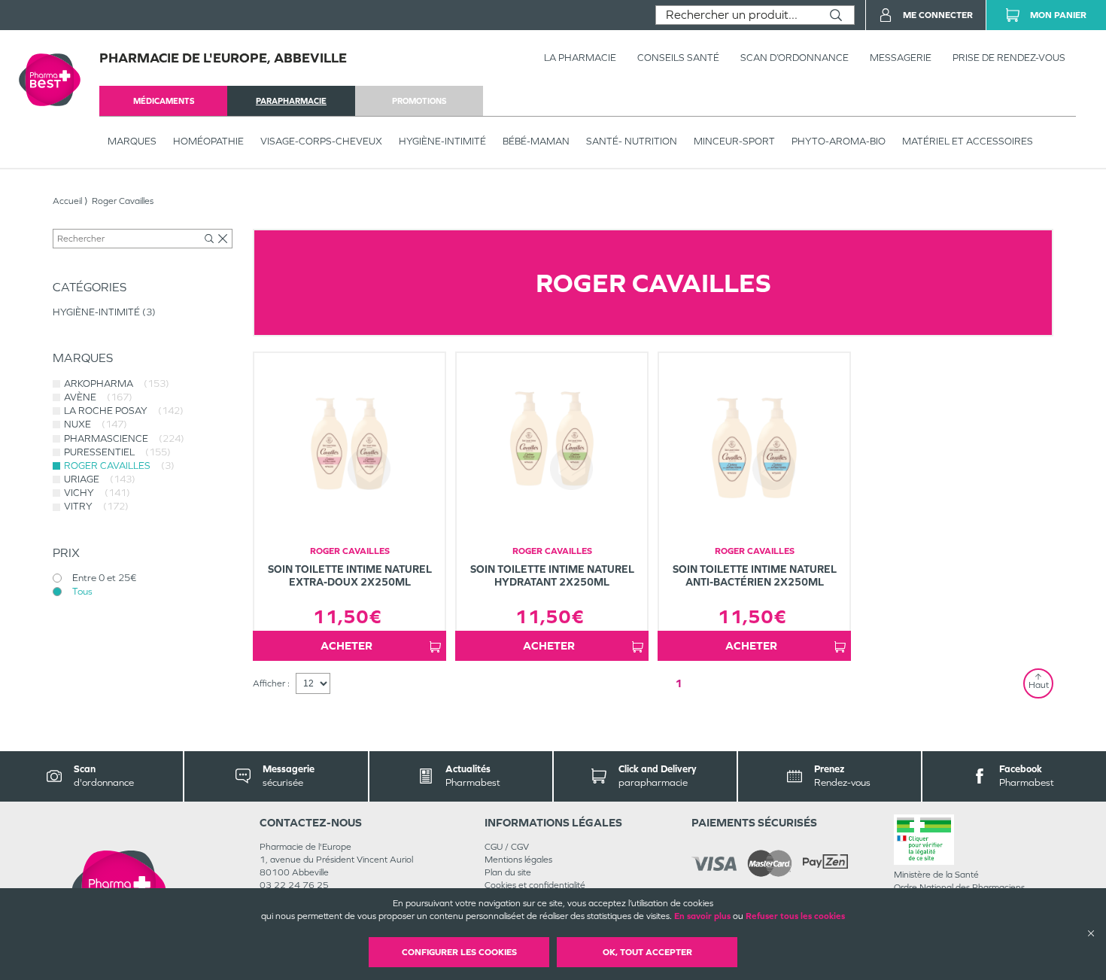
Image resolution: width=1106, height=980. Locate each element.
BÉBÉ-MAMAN (536, 141)
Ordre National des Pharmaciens (959, 887)
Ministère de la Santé (936, 874)
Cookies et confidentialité (535, 885)
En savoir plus (702, 916)
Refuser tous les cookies (795, 916)
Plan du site (508, 872)
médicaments (163, 100)
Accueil (67, 201)
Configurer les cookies (459, 952)
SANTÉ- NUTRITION (631, 141)
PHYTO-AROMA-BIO (839, 141)
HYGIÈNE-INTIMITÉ (442, 141)
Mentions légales (518, 859)
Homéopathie (208, 141)
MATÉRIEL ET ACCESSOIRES (967, 141)
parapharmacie (291, 100)
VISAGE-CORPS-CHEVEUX (321, 141)
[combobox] (737, 15)
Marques (132, 141)
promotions (419, 100)
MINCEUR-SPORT (734, 141)
